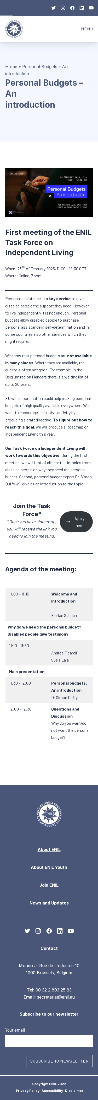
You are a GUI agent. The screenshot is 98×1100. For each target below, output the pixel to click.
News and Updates (49, 903)
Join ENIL (49, 885)
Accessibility (52, 1091)
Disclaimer (74, 1091)
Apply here (79, 522)
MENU (89, 30)
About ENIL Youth (49, 867)
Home (11, 66)
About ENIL (49, 849)
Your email (15, 1029)
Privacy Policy (27, 1091)
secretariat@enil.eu (56, 996)
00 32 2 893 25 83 (54, 989)
